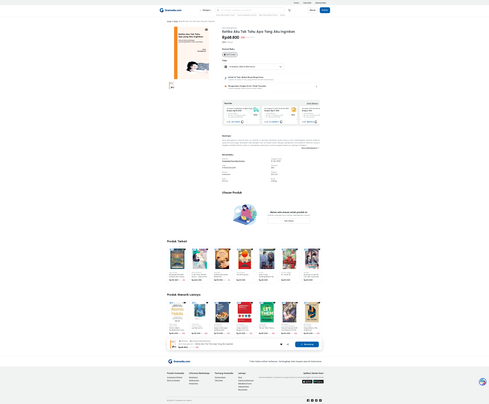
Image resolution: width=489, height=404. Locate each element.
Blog (240, 377)
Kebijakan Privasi (245, 383)
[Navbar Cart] (289, 10)
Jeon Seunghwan (229, 28)
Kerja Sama (242, 389)
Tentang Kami (220, 377)
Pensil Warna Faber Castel (225, 15)
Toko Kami (307, 3)
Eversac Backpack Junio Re (247, 15)
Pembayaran (194, 380)
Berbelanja (193, 377)
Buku (176, 21)
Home (169, 21)
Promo (296, 3)
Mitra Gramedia (173, 380)
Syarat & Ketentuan (246, 380)
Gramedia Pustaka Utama (233, 161)
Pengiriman (193, 383)
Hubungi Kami (320, 3)
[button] (271, 87)
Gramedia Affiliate (174, 377)
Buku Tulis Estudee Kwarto (268, 15)
